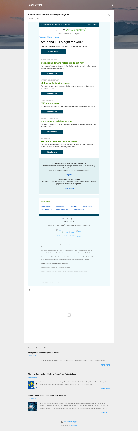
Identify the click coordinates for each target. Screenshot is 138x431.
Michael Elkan (73, 425)
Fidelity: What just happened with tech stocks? (47, 395)
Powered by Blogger (70, 422)
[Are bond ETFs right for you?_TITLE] (49, 37)
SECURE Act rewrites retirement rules (59, 141)
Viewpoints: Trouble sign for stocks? (43, 352)
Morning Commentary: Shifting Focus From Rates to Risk (52, 374)
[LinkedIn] (72, 235)
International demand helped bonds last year (62, 63)
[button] (108, 15)
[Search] (113, 5)
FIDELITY (68, 30)
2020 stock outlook (50, 103)
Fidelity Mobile (60, 225)
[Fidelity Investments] (69, 220)
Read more (53, 52)
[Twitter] (65, 235)
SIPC (66, 271)
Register (69, 175)
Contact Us (51, 225)
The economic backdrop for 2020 (56, 121)
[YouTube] (79, 236)
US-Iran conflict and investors (55, 83)
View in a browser (92, 24)
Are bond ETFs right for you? (62, 42)
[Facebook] (59, 237)
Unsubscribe (86, 225)
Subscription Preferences (74, 225)
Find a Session (69, 188)
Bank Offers (35, 4)
